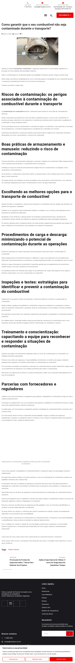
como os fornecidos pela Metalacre (56, 505)
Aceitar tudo (61, 659)
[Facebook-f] (5, 604)
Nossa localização (63, 5)
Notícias (16, 549)
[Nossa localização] (63, 3)
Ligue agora (27, 5)
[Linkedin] (23, 604)
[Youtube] (17, 604)
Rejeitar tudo (37, 659)
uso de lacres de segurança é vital (24, 492)
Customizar (13, 659)
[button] (45, 15)
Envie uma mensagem (42, 5)
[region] (37, 654)
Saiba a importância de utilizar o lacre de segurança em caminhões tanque (52, 562)
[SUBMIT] (69, 633)
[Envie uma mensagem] (42, 3)
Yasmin (16, 34)
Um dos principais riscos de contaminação (15, 126)
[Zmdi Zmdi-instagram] (11, 604)
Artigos (10, 549)
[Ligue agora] (28, 3)
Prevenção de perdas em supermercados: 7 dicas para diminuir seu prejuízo (21, 562)
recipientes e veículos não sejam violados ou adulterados (39, 499)
